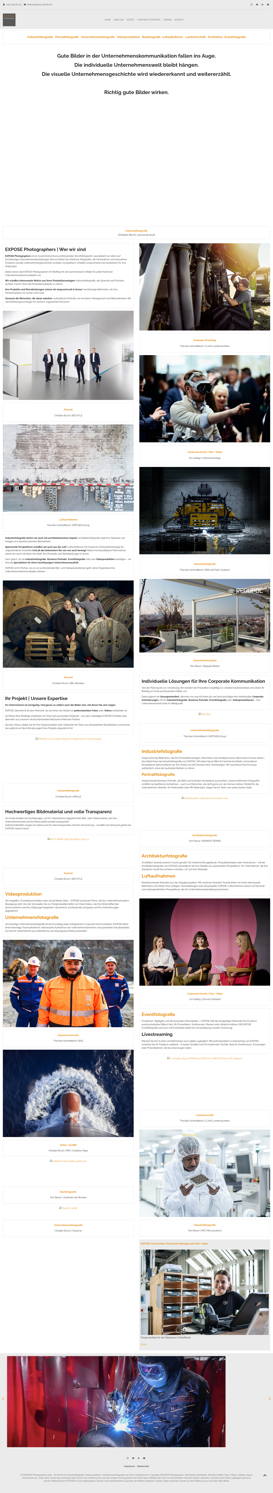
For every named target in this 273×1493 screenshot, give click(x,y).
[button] (142, 1296)
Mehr (144, 1344)
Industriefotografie (41, 37)
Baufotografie (151, 37)
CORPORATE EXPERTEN (148, 20)
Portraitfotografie (68, 37)
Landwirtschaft (195, 37)
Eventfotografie (235, 37)
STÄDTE (130, 20)
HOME (108, 20)
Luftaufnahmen (173, 37)
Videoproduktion (128, 37)
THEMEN (167, 20)
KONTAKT (179, 20)
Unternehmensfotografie (98, 37)
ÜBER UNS (118, 20)
